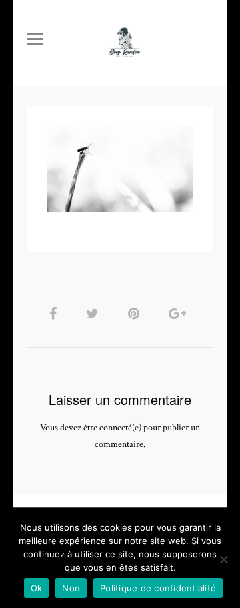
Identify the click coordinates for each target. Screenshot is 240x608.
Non (71, 588)
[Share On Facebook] (55, 314)
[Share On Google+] (179, 314)
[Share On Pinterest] (136, 314)
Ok (37, 588)
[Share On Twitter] (94, 314)
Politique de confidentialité (158, 588)
